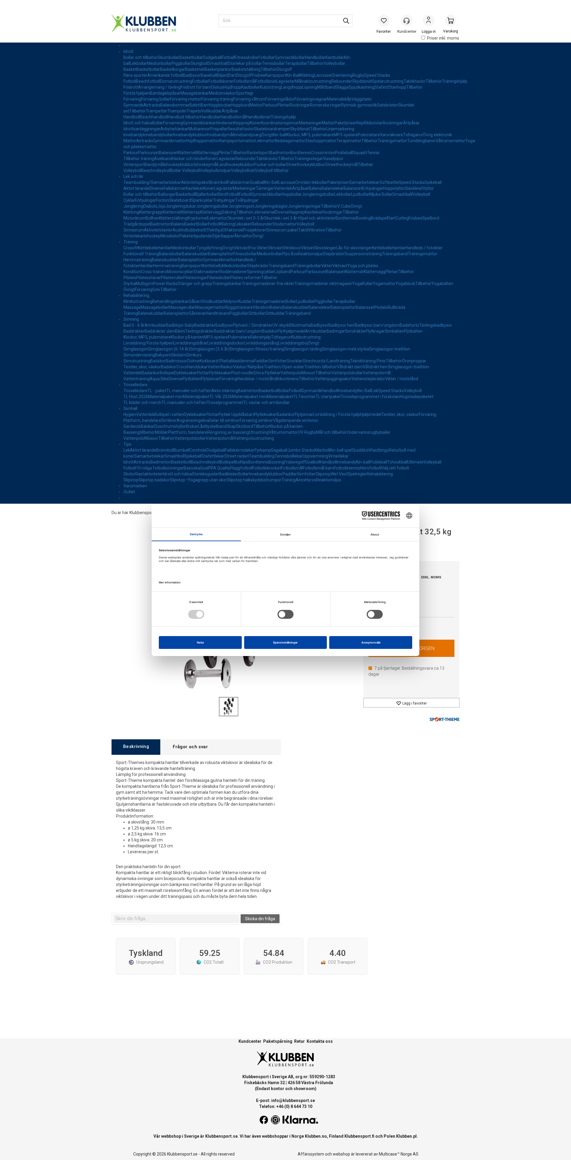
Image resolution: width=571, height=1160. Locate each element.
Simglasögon (135, 349)
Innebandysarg (247, 134)
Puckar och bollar (270, 164)
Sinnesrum (133, 230)
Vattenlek (283, 188)
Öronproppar (414, 361)
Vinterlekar (133, 236)
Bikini (180, 331)
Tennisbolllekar (288, 456)
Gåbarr (195, 301)
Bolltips (241, 462)
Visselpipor (333, 158)
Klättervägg (207, 152)
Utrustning (259, 432)
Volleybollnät (243, 170)
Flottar (203, 372)
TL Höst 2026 (135, 396)
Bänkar (147, 426)
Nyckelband (215, 426)
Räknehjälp (260, 337)
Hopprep (242, 122)
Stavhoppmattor (320, 140)
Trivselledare (135, 384)
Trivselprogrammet (225, 402)
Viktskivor (292, 247)
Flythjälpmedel (291, 331)
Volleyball (432, 462)
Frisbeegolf (294, 462)
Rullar (367, 283)
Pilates (129, 277)
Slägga (342, 87)
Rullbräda (396, 307)
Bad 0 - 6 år (134, 325)
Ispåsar (174, 93)
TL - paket (157, 390)
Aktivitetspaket (195, 182)
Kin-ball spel (341, 450)
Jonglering (133, 206)
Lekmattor (265, 140)
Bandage (158, 93)
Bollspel (167, 372)
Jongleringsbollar (318, 194)
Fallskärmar (239, 182)
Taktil (303, 230)
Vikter (326, 265)
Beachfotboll (148, 81)
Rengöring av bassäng (228, 432)
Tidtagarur (413, 134)
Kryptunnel (197, 218)
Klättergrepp (151, 212)
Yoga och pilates (362, 265)
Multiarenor (199, 128)
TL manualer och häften (188, 390)
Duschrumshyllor (170, 426)
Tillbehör (315, 63)
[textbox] (176, 919)
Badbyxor (192, 75)
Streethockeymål (341, 164)
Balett (195, 105)
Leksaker (243, 224)
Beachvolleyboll (155, 170)
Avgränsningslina (193, 420)
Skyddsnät (362, 81)
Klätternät (187, 152)
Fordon (162, 200)
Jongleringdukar (180, 206)
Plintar (283, 105)
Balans (315, 188)
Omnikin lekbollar (311, 182)
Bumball (181, 450)
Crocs (181, 366)
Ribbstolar (373, 122)
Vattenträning (136, 378)
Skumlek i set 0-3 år (245, 218)
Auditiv (179, 230)
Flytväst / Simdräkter (252, 325)
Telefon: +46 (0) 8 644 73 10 (285, 1106)
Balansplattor (220, 253)
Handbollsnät (258, 117)
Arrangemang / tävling (159, 87)
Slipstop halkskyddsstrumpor (254, 480)
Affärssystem (311, 1154)
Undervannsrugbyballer (368, 432)
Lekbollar (138, 63)
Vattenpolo (290, 372)
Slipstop (323, 474)
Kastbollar (334, 57)
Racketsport (258, 152)
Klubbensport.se (221, 1136)
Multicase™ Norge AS (398, 1154)
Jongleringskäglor (271, 206)
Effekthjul (213, 230)
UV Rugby (307, 432)
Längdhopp (291, 87)
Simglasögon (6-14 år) (169, 349)
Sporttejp (244, 93)
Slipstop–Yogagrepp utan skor (198, 480)
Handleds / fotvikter (424, 247)
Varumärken (135, 485)
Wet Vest (339, 474)
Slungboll (199, 63)
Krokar (192, 426)
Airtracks (151, 105)
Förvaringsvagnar (310, 99)
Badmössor (176, 361)
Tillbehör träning (138, 158)
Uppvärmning (315, 456)
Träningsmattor (392, 140)
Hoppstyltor (394, 188)
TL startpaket (328, 396)
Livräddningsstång (261, 343)
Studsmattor (284, 224)
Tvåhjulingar (246, 200)
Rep (360, 122)
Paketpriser (345, 122)
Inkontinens (288, 378)
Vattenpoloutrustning (254, 438)
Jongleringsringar (304, 206)
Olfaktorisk (232, 230)
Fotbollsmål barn (318, 468)
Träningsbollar (307, 265)
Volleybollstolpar (215, 170)
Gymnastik (133, 105)
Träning (130, 241)
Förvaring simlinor (256, 420)
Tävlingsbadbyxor (435, 325)
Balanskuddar (195, 253)
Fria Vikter (258, 247)
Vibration (316, 230)
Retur (299, 1041)
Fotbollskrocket (266, 468)
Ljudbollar (360, 194)
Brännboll (219, 182)
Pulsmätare (369, 134)
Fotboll (129, 81)
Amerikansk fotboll (165, 75)
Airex (300, 480)
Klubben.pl (406, 1136)
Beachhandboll (154, 117)
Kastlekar (194, 188)
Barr (205, 105)
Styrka (129, 283)
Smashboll (174, 456)
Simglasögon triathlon (389, 349)
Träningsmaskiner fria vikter (268, 283)
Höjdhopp (232, 87)
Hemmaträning (137, 259)
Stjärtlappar (223, 236)
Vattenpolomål (377, 372)
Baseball (209, 75)
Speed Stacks (377, 75)
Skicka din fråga (260, 918)
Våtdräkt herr (375, 366)
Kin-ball (279, 134)
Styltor (427, 188)
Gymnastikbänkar (199, 122)
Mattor (256, 105)
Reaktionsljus (310, 253)
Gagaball (279, 450)
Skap (231, 426)
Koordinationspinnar (280, 122)
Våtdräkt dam (350, 366)
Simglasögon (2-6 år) (210, 349)
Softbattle (389, 182)
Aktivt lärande (136, 188)
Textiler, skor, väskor (142, 366)
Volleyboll (132, 170)
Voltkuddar (211, 111)
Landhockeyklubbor (235, 164)
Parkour (270, 105)
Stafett (381, 87)
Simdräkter (355, 331)
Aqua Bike (159, 378)
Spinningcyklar (260, 271)
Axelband (163, 158)
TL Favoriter (304, 396)
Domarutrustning (176, 81)
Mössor (308, 372)
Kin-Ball (293, 75)
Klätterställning (173, 218)
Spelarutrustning (388, 81)
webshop (341, 1154)
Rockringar (300, 105)
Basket (130, 69)
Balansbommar (174, 105)
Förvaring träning (217, 99)
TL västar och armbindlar (266, 402)
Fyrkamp (263, 450)
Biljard (222, 75)
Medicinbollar (159, 63)
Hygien (129, 414)
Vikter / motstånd (401, 378)
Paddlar (261, 361)
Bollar (157, 122)
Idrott (128, 51)
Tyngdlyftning (209, 247)
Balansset (168, 152)
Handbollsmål (233, 117)
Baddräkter (204, 325)
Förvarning (173, 122)
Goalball (257, 182)
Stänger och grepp (195, 283)
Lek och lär (133, 176)
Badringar (336, 331)
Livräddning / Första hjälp (336, 414)
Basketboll (185, 194)
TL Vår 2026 (220, 396)
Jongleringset (241, 206)
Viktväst (241, 247)
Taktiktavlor (415, 81)
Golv (156, 289)
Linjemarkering (340, 128)
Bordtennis (301, 152)
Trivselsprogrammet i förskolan (370, 396)
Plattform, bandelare (187, 432)
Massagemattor (210, 307)
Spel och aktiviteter (317, 218)
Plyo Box (290, 253)
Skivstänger (325, 247)
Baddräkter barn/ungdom (238, 331)
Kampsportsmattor (237, 140)
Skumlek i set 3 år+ (281, 218)
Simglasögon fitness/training (257, 349)
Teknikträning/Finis (368, 361)
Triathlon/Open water (284, 366)
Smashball (218, 63)
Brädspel (379, 218)
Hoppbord (240, 105)
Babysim (163, 355)
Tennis (373, 152)
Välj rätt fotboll (395, 468)
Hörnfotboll (370, 468)
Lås (201, 426)
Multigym (144, 283)
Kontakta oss (320, 1041)
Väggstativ (362, 99)
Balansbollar (170, 253)
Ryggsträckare (239, 307)
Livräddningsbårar (190, 343)
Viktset (307, 247)
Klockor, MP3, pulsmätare (310, 134)
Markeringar (310, 122)
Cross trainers (154, 271)
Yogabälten (442, 283)
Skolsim (178, 355)
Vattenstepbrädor (368, 378)
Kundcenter (250, 1041)
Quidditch (361, 450)
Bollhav (152, 218)
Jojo (161, 206)
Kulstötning (270, 87)
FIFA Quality (219, 468)
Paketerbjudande (195, 236)
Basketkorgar (172, 69)
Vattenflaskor (220, 366)
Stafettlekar (212, 456)
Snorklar (294, 361)
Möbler (161, 432)
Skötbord (244, 426)
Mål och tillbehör (331, 432)
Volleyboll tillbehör (272, 170)
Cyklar (129, 200)
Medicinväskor (222, 93)
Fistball (228, 57)
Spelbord (430, 218)
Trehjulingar (224, 200)
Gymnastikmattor (169, 140)
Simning (131, 319)
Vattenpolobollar (347, 372)
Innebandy (133, 134)
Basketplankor (218, 69)
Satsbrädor (387, 105)
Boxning (276, 462)
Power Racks (165, 283)
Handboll (131, 117)
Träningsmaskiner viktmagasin (323, 283)
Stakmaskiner (206, 271)
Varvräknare (391, 134)
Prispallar (219, 128)
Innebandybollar (158, 134)
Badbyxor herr (341, 325)
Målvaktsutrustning (313, 81)
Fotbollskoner (221, 81)
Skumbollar (168, 57)
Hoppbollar (292, 194)
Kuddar (245, 301)
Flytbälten (413, 331)
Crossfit (130, 247)
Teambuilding (261, 456)
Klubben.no (316, 1136)
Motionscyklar (180, 271)
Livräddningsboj (293, 343)
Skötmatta (300, 325)
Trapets (193, 111)
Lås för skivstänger (354, 247)
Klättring (131, 212)
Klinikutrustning (137, 301)
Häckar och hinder (189, 158)
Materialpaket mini (165, 396)
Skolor (129, 474)
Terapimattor (348, 140)
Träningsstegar (308, 158)
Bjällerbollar (206, 194)
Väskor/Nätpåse (248, 366)
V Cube (344, 206)
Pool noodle (242, 372)
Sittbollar (256, 313)
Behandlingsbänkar (170, 301)
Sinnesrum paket (282, 230)
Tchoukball (397, 462)
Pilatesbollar (218, 277)
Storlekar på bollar (245, 63)
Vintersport (134, 164)
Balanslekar (332, 188)
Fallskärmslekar (240, 450)
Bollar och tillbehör (140, 57)
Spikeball (433, 182)
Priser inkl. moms (443, 38)
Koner (255, 122)
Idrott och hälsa (137, 122)
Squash (360, 152)
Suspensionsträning (363, 253)
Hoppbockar (220, 105)
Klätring (307, 75)
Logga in (428, 21)
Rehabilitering (136, 295)
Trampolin (176, 111)
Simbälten (394, 331)
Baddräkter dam (160, 331)
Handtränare (218, 313)
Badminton (280, 152)
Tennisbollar (273, 63)
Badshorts (409, 325)
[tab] (136, 746)
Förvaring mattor (185, 99)
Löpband (282, 271)
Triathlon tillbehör (320, 366)
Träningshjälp (454, 81)
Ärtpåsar (230, 111)
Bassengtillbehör (139, 432)
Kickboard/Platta (215, 361)
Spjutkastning (361, 87)
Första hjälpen (136, 93)
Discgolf (284, 69)
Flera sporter (135, 75)
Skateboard (180, 200)
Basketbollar (191, 57)
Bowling (363, 218)
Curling (402, 218)
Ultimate (415, 462)
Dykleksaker (185, 372)
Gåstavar (197, 313)
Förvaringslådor (279, 99)
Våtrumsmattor (450, 140)
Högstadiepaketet (416, 396)
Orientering (341, 75)
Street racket (236, 456)
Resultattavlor (241, 128)
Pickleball (344, 152)
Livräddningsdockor (225, 343)
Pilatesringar (195, 277)
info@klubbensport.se (293, 1100)
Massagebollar (154, 307)
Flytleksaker (220, 372)
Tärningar (265, 188)
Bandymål (154, 164)
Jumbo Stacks (300, 450)
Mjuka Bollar (380, 194)
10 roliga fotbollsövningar (159, 468)
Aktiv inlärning (224, 390)
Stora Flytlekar (266, 372)
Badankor (151, 372)
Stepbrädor (333, 253)
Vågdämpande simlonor (295, 420)
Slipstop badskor (154, 480)
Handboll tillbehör (184, 117)
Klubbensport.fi (359, 1136)
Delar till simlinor (224, 420)
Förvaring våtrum (249, 99)
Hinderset (225, 122)
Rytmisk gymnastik (359, 105)
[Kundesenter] (406, 20)
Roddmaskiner (233, 271)
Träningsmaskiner (269, 301)
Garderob (132, 426)
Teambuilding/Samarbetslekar (152, 182)
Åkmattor (243, 236)
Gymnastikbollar (290, 57)
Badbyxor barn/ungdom (377, 325)
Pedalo (381, 307)
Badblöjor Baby (180, 325)
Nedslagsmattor (290, 140)
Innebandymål (220, 134)
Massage (132, 307)
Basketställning (246, 69)
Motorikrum (134, 218)
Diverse (157, 188)
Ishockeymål (205, 164)
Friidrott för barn (196, 87)
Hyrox (310, 480)
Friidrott (130, 87)
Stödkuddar (212, 301)
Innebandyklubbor (190, 134)
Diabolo (150, 206)
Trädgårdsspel (136, 224)
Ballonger (167, 194)
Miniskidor (169, 236)
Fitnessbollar (246, 57)
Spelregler (357, 474)
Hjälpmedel (370, 414)
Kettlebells (148, 247)
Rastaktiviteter (149, 474)
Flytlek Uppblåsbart (236, 414)
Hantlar (164, 247)
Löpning (309, 87)
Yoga (357, 283)
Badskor (270, 331)
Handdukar (197, 366)
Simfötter (277, 361)
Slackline (413, 188)
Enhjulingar (372, 188)
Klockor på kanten (187, 337)
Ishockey (152, 236)
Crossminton (323, 152)
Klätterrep (190, 212)
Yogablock (405, 283)
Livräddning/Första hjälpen (148, 343)
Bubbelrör (195, 230)
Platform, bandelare (142, 420)
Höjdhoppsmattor (202, 140)
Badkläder (228, 474)
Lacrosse (322, 75)
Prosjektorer (254, 230)
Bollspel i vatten (169, 414)
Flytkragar (375, 331)
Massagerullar (181, 307)
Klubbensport (141, 512)
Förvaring (132, 99)
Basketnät (195, 69)
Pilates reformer (245, 277)
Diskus (217, 87)
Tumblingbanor (421, 140)
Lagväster (285, 81)
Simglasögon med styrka (345, 349)
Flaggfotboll (241, 468)
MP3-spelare (346, 134)
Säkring (229, 212)
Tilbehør (365, 164)
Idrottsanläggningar (141, 128)
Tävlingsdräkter (199, 331)
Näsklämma (242, 361)
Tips (127, 444)
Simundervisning (139, 355)
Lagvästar (226, 158)
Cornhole (197, 450)
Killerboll (322, 450)
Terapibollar (296, 63)
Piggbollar (181, 63)
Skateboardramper (272, 128)
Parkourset (148, 152)
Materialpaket (196, 396)
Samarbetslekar (364, 182)
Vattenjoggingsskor (333, 378)
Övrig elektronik (437, 134)
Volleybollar (334, 63)
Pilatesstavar (148, 277)
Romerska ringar (325, 105)
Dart (232, 75)
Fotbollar (266, 57)
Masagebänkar (195, 93)
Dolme (193, 361)
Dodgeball (212, 57)
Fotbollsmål (244, 81)
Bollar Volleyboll (185, 170)
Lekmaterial (263, 212)
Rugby (358, 75)
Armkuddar (155, 325)
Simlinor (169, 420)
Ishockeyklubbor (179, 164)
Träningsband (395, 253)
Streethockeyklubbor (305, 164)
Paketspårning (277, 1041)
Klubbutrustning (306, 337)
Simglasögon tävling (303, 349)
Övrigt (267, 134)
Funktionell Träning (141, 253)
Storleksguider (205, 474)
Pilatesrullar (172, 277)
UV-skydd (281, 325)
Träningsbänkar (227, 283)
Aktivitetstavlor (158, 230)
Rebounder (341, 81)
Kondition (132, 271)
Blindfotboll (228, 194)
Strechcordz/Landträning (326, 361)
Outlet (129, 491)
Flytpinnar (210, 378)
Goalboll (312, 462)
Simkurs (194, 355)
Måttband (326, 87)
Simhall (130, 408)
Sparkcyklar (202, 200)
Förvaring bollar (155, 99)
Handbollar (315, 57)
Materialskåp (339, 99)
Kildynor (230, 301)
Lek (374, 390)
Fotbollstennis (347, 468)
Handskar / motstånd (257, 378)
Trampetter (156, 111)
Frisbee (258, 75)
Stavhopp (397, 87)
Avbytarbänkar (174, 128)
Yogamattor (384, 283)
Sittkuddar (275, 313)
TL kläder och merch (142, 402)
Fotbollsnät (265, 81)
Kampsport (275, 75)
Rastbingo (379, 450)
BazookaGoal (195, 468)
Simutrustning (136, 361)
